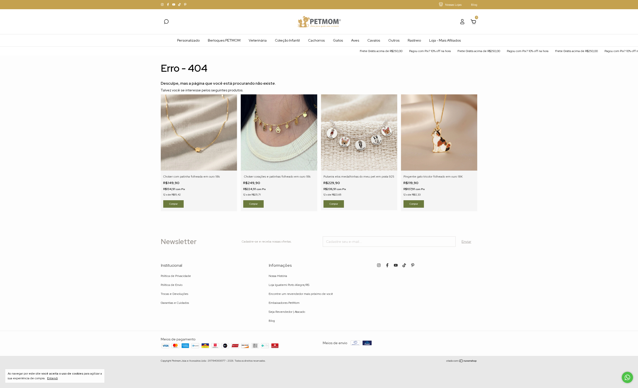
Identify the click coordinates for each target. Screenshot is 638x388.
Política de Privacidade (176, 276)
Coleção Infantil (287, 40)
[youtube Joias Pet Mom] (174, 5)
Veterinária (258, 40)
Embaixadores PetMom (284, 303)
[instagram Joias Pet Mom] (162, 5)
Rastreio (414, 40)
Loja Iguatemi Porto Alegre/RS (289, 285)
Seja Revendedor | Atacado (287, 312)
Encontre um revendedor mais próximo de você (301, 294)
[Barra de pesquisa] (166, 22)
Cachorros (316, 40)
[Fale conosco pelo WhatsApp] (627, 377)
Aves (355, 40)
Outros (393, 40)
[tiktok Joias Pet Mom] (180, 5)
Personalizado (188, 40)
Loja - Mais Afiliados (445, 40)
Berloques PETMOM (224, 40)
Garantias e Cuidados (175, 303)
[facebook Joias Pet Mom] (168, 5)
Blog (272, 321)
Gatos (338, 40)
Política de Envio (171, 285)
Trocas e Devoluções (174, 294)
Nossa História (278, 276)
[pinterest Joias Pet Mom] (185, 5)
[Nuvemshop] (461, 361)
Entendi (52, 378)
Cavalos (373, 40)
